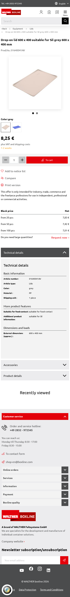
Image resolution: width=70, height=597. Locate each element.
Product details (13, 375)
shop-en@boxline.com (19, 461)
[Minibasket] (57, 12)
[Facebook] (31, 570)
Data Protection (27, 589)
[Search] (65, 21)
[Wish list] (49, 12)
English (62, 3)
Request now (59, 237)
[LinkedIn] (48, 570)
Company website (12, 541)
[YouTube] (21, 570)
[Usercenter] (41, 12)
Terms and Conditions (51, 589)
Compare (10, 178)
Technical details (13, 252)
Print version (12, 185)
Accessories (11, 364)
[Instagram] (39, 570)
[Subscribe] (64, 560)
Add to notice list (15, 171)
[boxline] (15, 12)
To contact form (15, 453)
